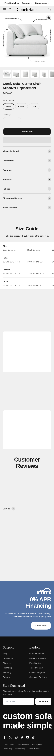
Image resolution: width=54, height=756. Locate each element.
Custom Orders (8, 744)
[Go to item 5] (44, 74)
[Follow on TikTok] (33, 737)
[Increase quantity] (17, 120)
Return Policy (7, 749)
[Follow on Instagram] (16, 737)
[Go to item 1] (7, 74)
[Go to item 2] (16, 74)
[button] (27, 140)
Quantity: (7, 114)
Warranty (7, 672)
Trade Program (36, 668)
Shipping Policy (37, 744)
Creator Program (37, 672)
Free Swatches (36, 663)
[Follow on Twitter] (10, 737)
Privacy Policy (20, 749)
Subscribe (43, 701)
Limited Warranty (23, 744)
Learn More (41, 625)
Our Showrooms (36, 654)
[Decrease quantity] (6, 120)
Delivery (6, 677)
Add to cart (27, 131)
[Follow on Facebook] (4, 737)
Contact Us (8, 658)
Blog (5, 654)
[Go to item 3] (25, 74)
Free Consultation (37, 658)
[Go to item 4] (35, 74)
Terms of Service (34, 749)
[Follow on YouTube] (27, 737)
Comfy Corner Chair (14, 559)
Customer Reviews (38, 677)
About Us (7, 663)
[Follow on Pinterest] (22, 737)
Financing (7, 668)
